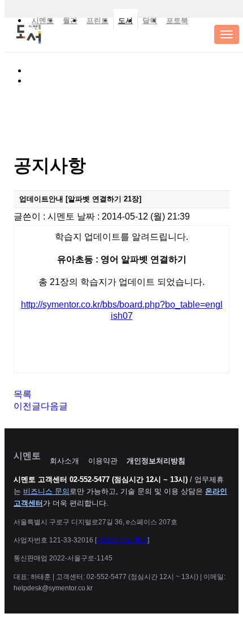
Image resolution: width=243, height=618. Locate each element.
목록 (23, 394)
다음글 (54, 406)
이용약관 (103, 461)
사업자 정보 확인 (122, 540)
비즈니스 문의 (46, 491)
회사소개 (64, 461)
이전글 (27, 406)
